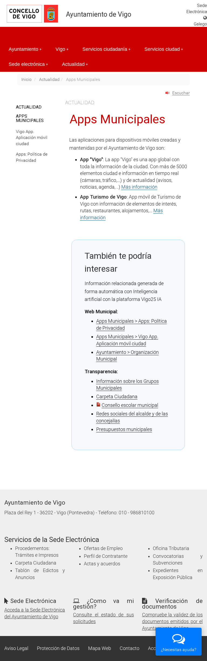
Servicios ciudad (163, 49)
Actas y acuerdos (102, 563)
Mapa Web (99, 648)
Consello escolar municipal (130, 405)
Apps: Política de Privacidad (31, 157)
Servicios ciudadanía (106, 49)
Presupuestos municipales (124, 429)
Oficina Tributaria (171, 548)
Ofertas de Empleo (103, 548)
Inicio (26, 79)
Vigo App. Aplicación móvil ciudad (31, 137)
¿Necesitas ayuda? (178, 649)
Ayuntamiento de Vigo (98, 14)
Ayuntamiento (25, 49)
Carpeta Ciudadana (116, 396)
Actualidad (75, 64)
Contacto (129, 648)
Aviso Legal (16, 648)
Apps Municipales (30, 118)
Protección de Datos (58, 648)
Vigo (62, 49)
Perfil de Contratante (105, 556)
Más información (139, 187)
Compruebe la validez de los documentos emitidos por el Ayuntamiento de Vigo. (172, 621)
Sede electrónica (28, 64)
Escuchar (181, 92)
